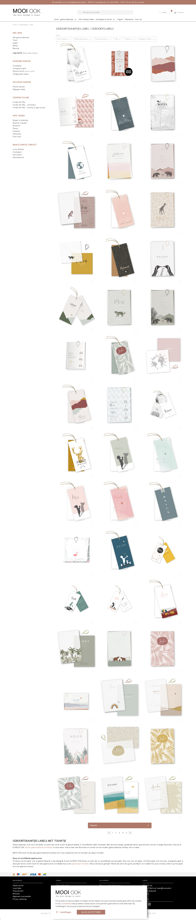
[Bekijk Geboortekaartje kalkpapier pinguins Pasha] (163, 258)
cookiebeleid (66, 903)
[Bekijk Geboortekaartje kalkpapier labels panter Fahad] (76, 258)
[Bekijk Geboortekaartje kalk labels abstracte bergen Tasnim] (163, 63)
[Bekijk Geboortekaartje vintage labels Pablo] (76, 453)
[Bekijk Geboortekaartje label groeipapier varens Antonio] (119, 63)
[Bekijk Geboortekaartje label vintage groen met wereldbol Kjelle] (76, 599)
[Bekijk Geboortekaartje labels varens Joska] (119, 355)
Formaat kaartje (101, 39)
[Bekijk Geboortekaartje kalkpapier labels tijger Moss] (119, 306)
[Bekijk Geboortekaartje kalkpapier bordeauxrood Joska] (163, 648)
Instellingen (65, 912)
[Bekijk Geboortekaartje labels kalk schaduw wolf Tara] (76, 501)
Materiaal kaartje (81, 39)
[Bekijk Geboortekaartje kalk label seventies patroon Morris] (119, 404)
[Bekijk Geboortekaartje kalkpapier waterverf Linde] (119, 501)
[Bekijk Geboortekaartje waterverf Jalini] (119, 160)
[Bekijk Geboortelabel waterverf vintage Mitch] (119, 111)
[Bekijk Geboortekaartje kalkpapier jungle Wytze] (163, 111)
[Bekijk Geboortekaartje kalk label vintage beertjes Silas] (163, 306)
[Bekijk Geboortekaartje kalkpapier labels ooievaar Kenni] (76, 696)
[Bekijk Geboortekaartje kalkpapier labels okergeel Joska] (163, 745)
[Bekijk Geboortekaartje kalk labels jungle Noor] (76, 745)
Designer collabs (145, 39)
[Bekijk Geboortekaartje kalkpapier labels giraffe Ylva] (163, 209)
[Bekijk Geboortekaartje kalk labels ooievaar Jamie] (76, 355)
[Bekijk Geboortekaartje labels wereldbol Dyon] (76, 160)
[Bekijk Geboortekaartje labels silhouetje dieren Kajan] (119, 550)
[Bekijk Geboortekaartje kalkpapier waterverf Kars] (163, 453)
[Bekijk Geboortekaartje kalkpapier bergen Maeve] (163, 696)
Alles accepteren (90, 912)
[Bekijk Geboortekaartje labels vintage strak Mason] (163, 501)
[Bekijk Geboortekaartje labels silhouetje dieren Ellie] (119, 599)
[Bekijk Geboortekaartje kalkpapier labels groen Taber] (76, 794)
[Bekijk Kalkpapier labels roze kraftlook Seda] (163, 160)
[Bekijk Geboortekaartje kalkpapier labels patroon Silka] (76, 550)
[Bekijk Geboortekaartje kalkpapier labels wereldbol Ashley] (163, 355)
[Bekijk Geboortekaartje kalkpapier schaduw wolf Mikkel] (119, 453)
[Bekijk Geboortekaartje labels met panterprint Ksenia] (119, 258)
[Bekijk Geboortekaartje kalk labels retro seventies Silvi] (76, 111)
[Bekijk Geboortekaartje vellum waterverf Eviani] (119, 794)
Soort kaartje (62, 39)
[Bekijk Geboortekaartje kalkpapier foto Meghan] (76, 63)
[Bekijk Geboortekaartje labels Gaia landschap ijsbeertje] (163, 599)
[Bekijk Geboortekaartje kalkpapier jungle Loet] (76, 648)
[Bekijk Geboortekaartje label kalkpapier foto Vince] (163, 404)
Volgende (93, 825)
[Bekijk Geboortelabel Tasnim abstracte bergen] (76, 404)
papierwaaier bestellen (80, 864)
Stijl (116, 39)
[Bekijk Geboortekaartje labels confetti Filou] (163, 550)
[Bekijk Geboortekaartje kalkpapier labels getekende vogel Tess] (76, 209)
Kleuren (128, 39)
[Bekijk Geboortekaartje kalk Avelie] (163, 794)
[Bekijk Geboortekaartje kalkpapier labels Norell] (119, 745)
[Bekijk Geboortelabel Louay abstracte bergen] (76, 306)
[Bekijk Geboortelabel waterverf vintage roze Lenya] (119, 209)
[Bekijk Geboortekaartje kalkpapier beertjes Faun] (119, 648)
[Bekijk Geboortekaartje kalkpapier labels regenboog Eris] (119, 696)
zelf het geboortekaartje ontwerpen (38, 847)
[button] (163, 12)
